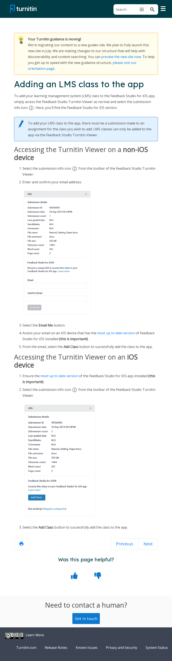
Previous (124, 544)
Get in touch (86, 618)
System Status (157, 647)
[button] (141, 9)
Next (148, 544)
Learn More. (35, 635)
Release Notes (56, 647)
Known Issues (87, 647)
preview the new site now (121, 56)
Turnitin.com (26, 647)
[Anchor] (49, 158)
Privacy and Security (121, 647)
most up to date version (116, 333)
